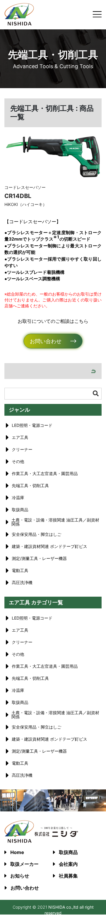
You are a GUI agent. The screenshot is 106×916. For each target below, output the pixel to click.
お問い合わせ (46, 341)
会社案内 (68, 864)
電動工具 (20, 570)
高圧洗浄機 (22, 582)
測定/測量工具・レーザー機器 (39, 558)
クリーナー (22, 449)
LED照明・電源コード (32, 425)
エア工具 (20, 437)
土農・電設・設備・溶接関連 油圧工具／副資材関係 (55, 522)
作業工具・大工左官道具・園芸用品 (45, 473)
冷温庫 (18, 497)
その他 (18, 461)
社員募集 (68, 876)
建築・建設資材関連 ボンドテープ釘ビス (49, 546)
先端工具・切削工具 (30, 485)
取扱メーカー (24, 864)
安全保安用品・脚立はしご (36, 534)
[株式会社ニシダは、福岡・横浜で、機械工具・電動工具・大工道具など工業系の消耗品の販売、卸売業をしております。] (19, 23)
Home (17, 852)
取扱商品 (20, 509)
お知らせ (19, 876)
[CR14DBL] (53, 157)
